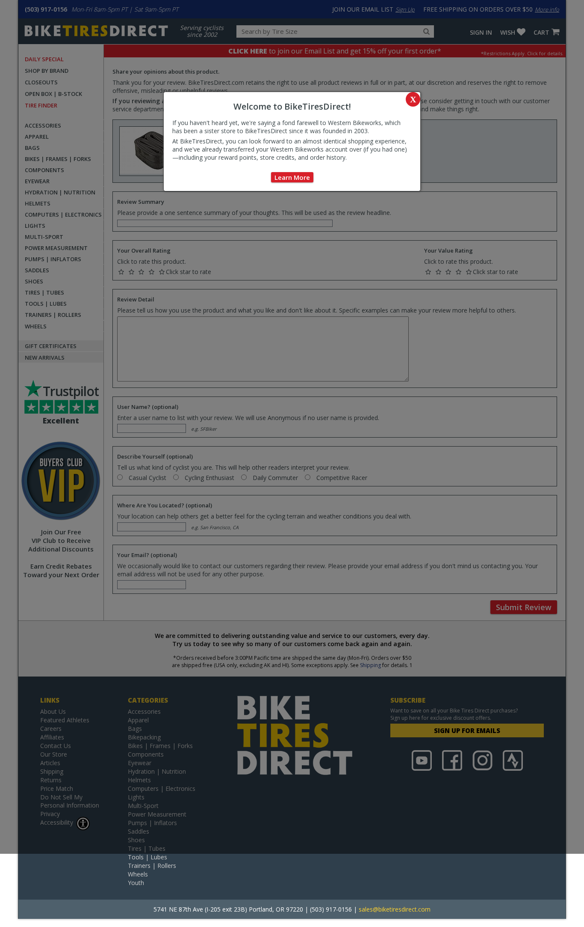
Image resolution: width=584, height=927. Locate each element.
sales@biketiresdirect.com (395, 909)
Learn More (292, 177)
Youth (136, 883)
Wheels (138, 874)
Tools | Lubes (147, 857)
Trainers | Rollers (152, 865)
